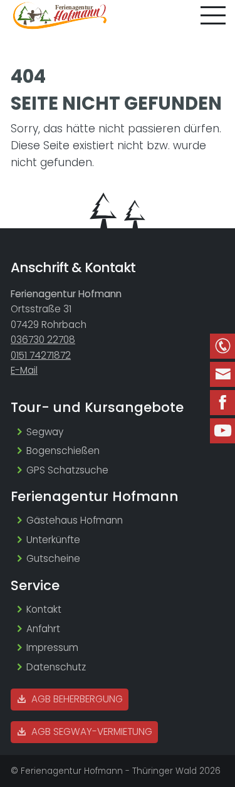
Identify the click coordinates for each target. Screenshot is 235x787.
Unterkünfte (53, 539)
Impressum (52, 647)
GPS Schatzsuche (67, 470)
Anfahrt (43, 628)
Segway (44, 431)
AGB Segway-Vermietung (90, 731)
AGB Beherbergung (76, 698)
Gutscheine (53, 558)
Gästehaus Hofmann (74, 520)
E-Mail (24, 370)
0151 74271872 (41, 355)
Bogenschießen (63, 450)
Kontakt (43, 609)
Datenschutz (56, 666)
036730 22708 (43, 339)
